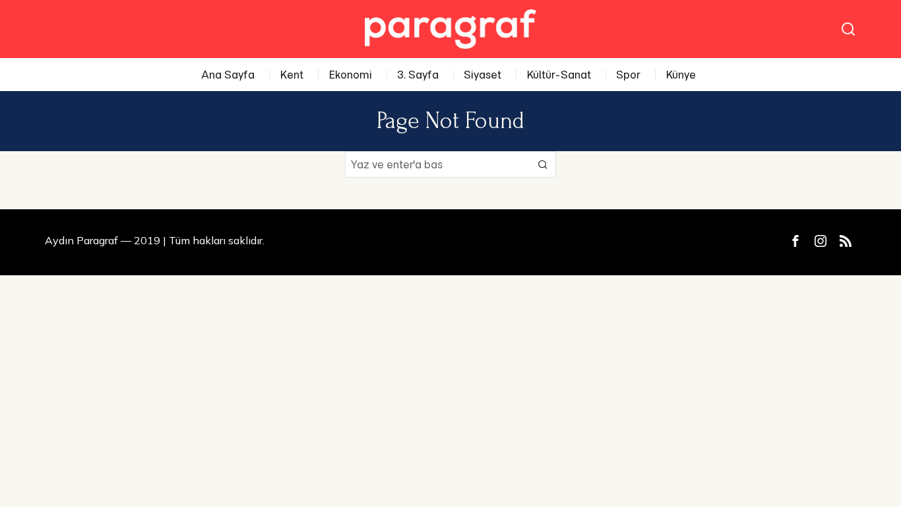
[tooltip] (795, 241)
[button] (543, 164)
